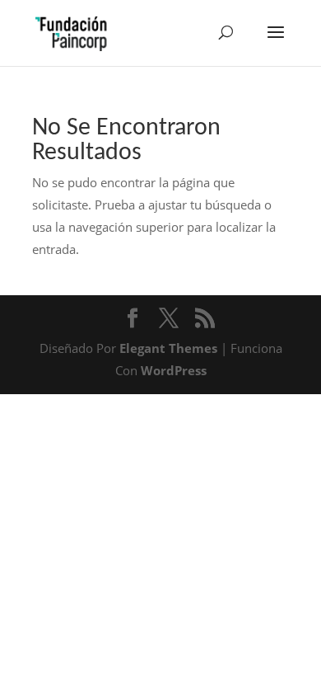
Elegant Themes (168, 348)
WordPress (174, 370)
